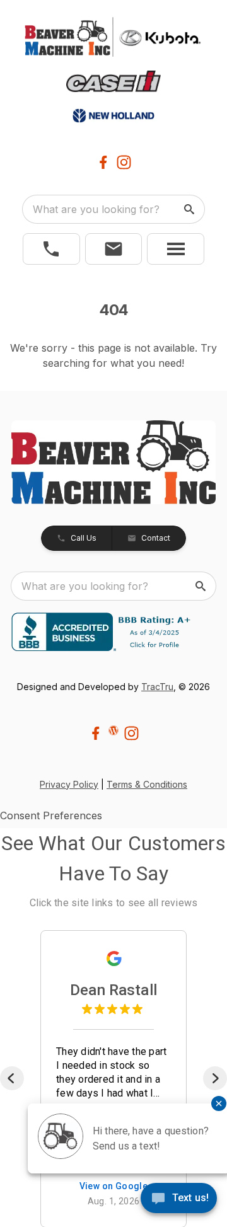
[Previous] (12, 1078)
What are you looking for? (96, 209)
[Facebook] (103, 162)
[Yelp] (113, 730)
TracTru (157, 686)
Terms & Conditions (147, 784)
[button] (51, 249)
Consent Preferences (51, 815)
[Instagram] (124, 162)
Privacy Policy (69, 784)
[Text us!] (179, 1199)
